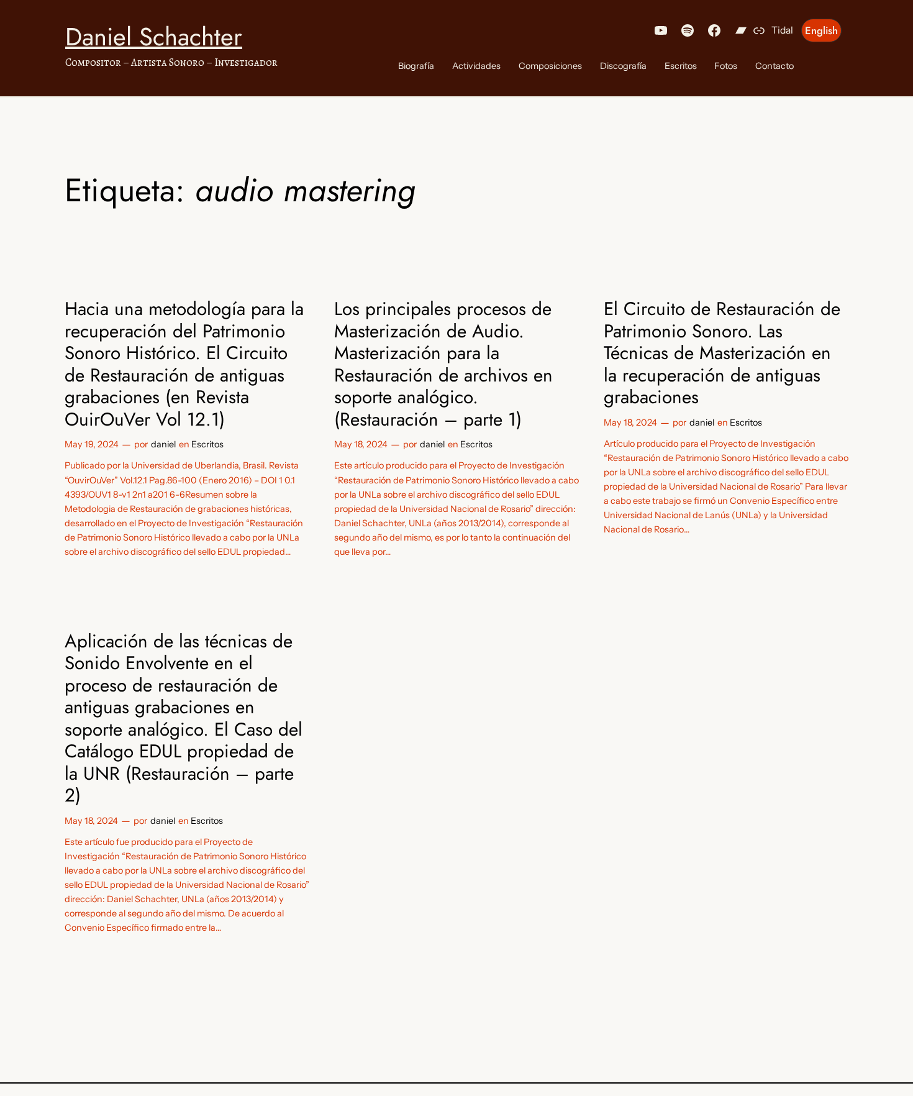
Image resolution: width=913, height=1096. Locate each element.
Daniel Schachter (153, 37)
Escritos (207, 444)
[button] (821, 30)
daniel (163, 444)
